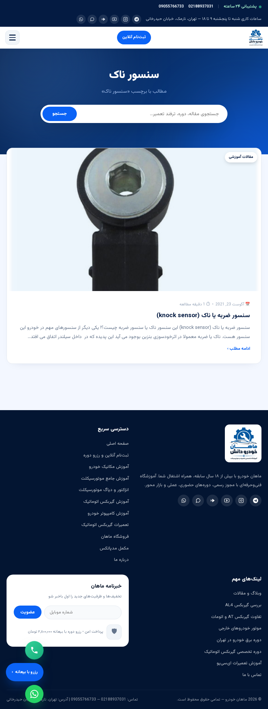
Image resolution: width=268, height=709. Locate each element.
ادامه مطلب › (238, 349)
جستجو (59, 113)
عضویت (27, 612)
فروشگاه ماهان (115, 536)
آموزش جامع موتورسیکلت (105, 478)
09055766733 (171, 6)
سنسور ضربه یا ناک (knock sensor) (203, 315)
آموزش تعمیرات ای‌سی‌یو (239, 663)
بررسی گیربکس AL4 (243, 605)
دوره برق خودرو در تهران (239, 640)
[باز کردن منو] (12, 37)
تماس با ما (252, 674)
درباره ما (121, 559)
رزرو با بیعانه (25, 672)
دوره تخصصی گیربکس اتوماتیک (232, 651)
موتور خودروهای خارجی (240, 628)
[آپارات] (103, 19)
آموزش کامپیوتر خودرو (108, 513)
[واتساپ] (81, 19)
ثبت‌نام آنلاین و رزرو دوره (106, 455)
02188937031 (200, 6)
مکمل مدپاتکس (114, 548)
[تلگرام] (136, 19)
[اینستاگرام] (125, 19)
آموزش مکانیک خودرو (109, 466)
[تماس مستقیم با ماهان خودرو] (34, 650)
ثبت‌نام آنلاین (134, 37)
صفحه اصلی (118, 443)
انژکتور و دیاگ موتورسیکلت (104, 489)
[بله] (92, 19)
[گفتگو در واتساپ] (34, 694)
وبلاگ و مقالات (247, 593)
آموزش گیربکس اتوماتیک (106, 501)
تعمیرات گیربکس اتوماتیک (105, 524)
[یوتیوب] (114, 19)
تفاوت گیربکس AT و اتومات (236, 616)
